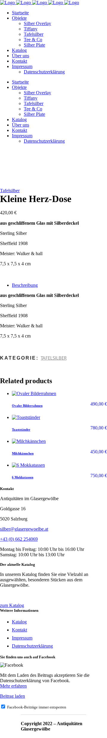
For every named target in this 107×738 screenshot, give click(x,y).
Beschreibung (25, 285)
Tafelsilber (10, 190)
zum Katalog (12, 605)
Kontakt (19, 629)
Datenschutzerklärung (32, 645)
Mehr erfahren (13, 685)
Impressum (22, 637)
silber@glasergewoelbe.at (24, 528)
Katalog (19, 621)
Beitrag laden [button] (12, 696)
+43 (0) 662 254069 (19, 539)
